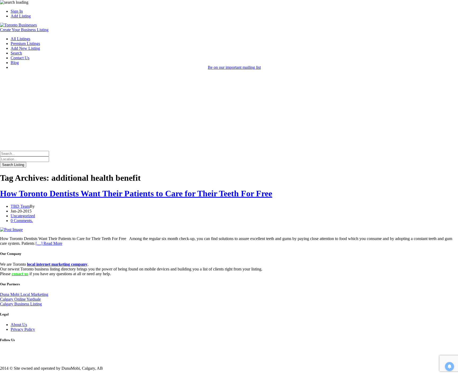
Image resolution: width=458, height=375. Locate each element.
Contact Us (20, 58)
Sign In (17, 11)
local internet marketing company (57, 264)
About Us (19, 324)
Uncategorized (23, 216)
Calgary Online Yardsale (20, 299)
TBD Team (20, 206)
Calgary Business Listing (21, 304)
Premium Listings (25, 43)
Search (16, 53)
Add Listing (21, 16)
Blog (15, 62)
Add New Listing (25, 48)
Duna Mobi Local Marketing (24, 294)
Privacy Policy (23, 329)
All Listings (20, 39)
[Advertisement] (229, 111)
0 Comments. (22, 220)
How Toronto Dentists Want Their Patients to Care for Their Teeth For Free (136, 193)
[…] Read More (49, 243)
